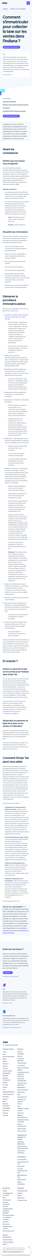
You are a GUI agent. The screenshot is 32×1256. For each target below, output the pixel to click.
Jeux (18, 1106)
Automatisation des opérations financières (23, 1074)
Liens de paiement (8, 1094)
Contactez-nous (22, 1200)
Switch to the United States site (13, 1252)
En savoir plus (7, 74)
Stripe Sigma (6, 1108)
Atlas (4, 1054)
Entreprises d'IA (22, 1097)
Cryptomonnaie (7, 1071)
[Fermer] (29, 1248)
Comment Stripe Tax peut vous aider (14, 111)
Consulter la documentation (11, 1027)
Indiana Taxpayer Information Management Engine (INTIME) (16, 317)
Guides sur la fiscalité (17, 9)
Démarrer (7, 972)
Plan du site (6, 1224)
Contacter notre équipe (10, 976)
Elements (5, 1075)
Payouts (5, 1099)
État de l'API (20, 1166)
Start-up (19, 1056)
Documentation (22, 1159)
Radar (4, 1101)
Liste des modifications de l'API (22, 1171)
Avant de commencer (9, 102)
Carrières (20, 1193)
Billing (4, 1059)
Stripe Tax (6, 803)
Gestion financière (22, 1090)
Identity (5, 1082)
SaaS (18, 1094)
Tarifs (4, 1052)
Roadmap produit (22, 1191)
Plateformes (21, 1092)
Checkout (6, 1063)
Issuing (5, 1087)
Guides (5, 9)
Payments (6, 1096)
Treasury (5, 1115)
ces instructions (18, 701)
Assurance (20, 1113)
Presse (19, 1195)
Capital (5, 1061)
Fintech (19, 1104)
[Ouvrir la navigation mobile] (28, 3)
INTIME (10, 644)
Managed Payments (9, 1092)
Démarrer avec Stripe (11, 47)
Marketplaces (21, 1087)
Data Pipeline (6, 1073)
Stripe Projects (21, 1179)
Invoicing (5, 1085)
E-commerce (21, 1065)
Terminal (5, 1113)
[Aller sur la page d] (5, 1042)
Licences (5, 1222)
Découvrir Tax (7, 1003)
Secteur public (21, 1128)
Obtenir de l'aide (7, 1240)
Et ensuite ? (6, 108)
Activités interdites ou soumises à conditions (8, 1217)
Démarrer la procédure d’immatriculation (16, 105)
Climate (5, 1066)
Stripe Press (21, 1198)
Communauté (7, 1200)
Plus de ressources (8, 1231)
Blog (4, 1197)
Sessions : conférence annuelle (6, 1204)
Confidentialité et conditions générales (8, 1211)
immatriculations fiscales (13, 843)
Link (4, 1089)
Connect (5, 1068)
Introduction (7, 98)
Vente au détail (21, 1131)
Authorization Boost (9, 1056)
